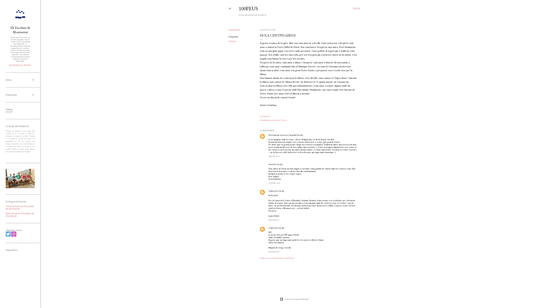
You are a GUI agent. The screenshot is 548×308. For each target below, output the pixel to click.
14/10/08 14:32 (274, 183)
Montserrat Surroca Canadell (282, 135)
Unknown (273, 191)
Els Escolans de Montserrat (20, 29)
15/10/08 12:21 (273, 220)
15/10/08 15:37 (274, 252)
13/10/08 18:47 (274, 156)
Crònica (232, 41)
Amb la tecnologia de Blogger (296, 299)
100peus (248, 8)
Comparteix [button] (234, 30)
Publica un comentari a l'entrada (277, 258)
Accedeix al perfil (20, 65)
